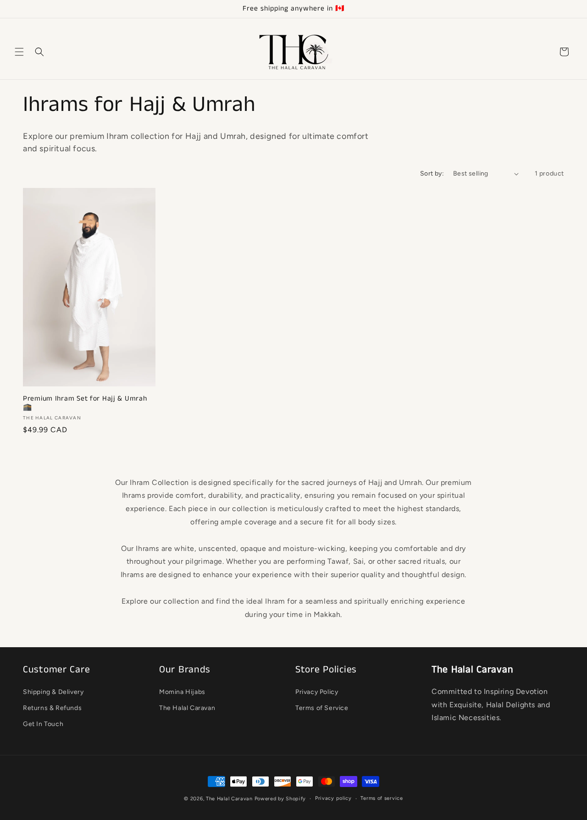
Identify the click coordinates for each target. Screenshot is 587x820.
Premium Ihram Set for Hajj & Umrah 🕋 (85, 404)
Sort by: (432, 173)
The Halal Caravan (187, 708)
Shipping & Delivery (53, 692)
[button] (19, 52)
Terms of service (381, 798)
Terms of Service (322, 708)
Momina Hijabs (182, 692)
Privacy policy (333, 798)
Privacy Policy (316, 692)
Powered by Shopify (280, 799)
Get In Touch (43, 724)
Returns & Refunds (52, 708)
